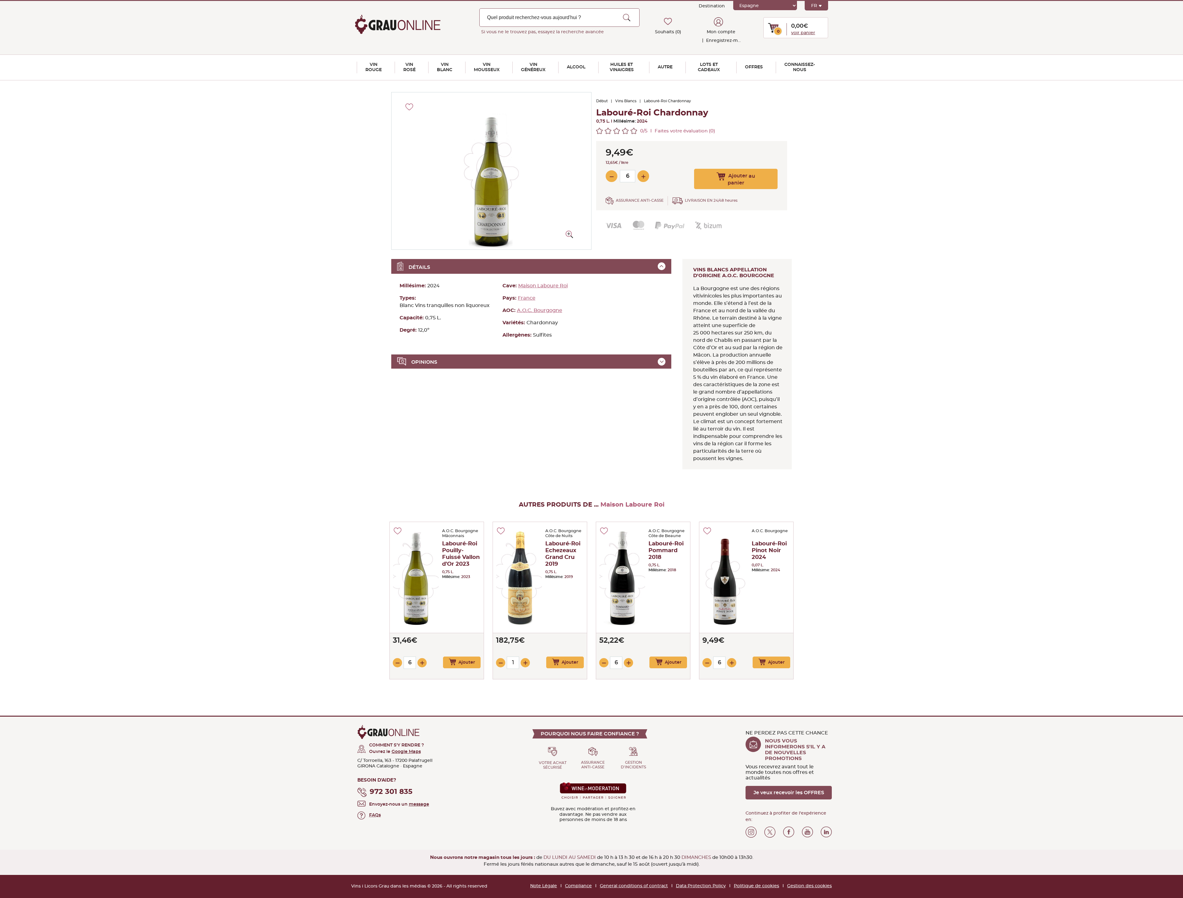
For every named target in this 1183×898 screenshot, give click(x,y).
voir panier (803, 33)
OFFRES (754, 67)
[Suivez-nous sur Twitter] (769, 832)
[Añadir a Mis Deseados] (397, 531)
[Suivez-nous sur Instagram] (751, 832)
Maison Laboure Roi (543, 285)
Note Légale (543, 886)
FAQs (375, 815)
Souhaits (668, 32)
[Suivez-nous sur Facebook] (788, 832)
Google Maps (406, 752)
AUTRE (665, 67)
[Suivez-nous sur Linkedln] (826, 832)
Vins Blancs (625, 101)
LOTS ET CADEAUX (709, 67)
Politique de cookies (756, 886)
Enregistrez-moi (723, 40)
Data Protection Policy (701, 886)
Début (602, 101)
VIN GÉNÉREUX (533, 67)
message (419, 804)
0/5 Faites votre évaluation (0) (677, 131)
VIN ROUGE (373, 67)
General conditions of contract (634, 886)
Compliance (578, 886)
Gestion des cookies (809, 886)
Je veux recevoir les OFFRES (789, 792)
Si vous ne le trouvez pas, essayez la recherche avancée (542, 32)
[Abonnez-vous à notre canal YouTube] (807, 832)
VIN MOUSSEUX (487, 67)
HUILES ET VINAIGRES (622, 67)
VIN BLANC (444, 67)
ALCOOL (576, 67)
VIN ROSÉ (409, 67)
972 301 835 (391, 791)
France (526, 298)
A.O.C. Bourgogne (539, 310)
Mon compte (721, 32)
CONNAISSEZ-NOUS (799, 67)
